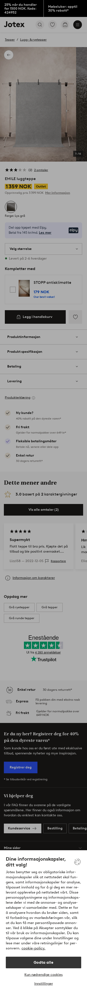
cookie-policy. (33, 948)
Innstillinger (43, 984)
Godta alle (43, 962)
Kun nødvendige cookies (43, 975)
